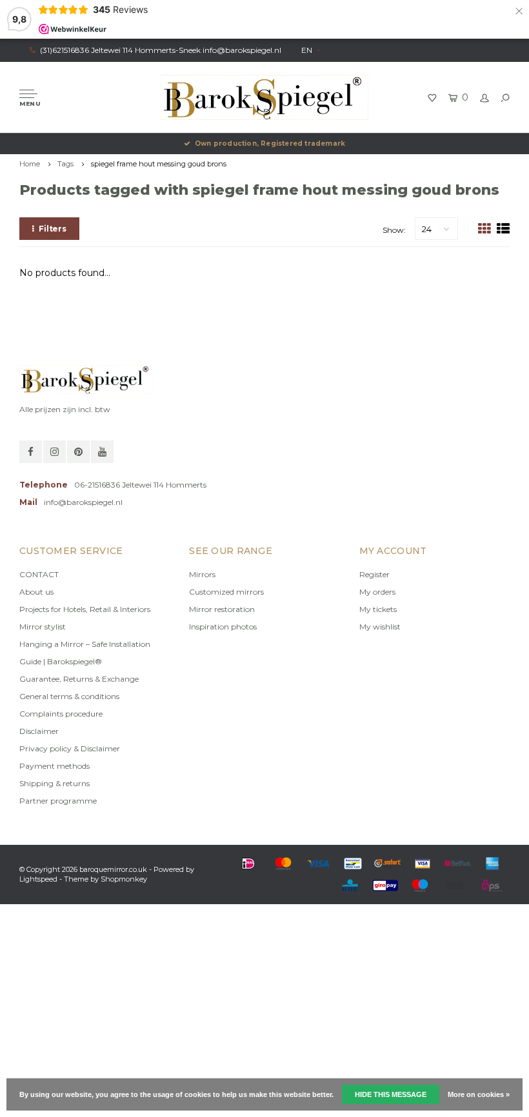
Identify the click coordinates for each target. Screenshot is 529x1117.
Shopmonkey (124, 879)
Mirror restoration (222, 609)
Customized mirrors (226, 592)
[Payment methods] (248, 864)
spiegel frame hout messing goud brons (158, 163)
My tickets (378, 609)
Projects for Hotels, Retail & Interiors (84, 609)
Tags (65, 163)
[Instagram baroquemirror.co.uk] (54, 451)
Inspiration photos (223, 626)
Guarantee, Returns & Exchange (79, 679)
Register (374, 574)
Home (29, 163)
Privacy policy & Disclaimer (69, 748)
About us (36, 592)
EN (306, 50)
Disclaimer (39, 731)
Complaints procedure (61, 713)
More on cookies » (479, 1094)
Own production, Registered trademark (270, 143)
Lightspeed (38, 879)
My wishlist (380, 626)
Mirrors (202, 574)
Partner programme (58, 801)
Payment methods (54, 766)
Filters (52, 228)
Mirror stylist (42, 626)
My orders (377, 592)
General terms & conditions (69, 696)
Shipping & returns (54, 783)
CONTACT (39, 574)
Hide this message (390, 1094)
